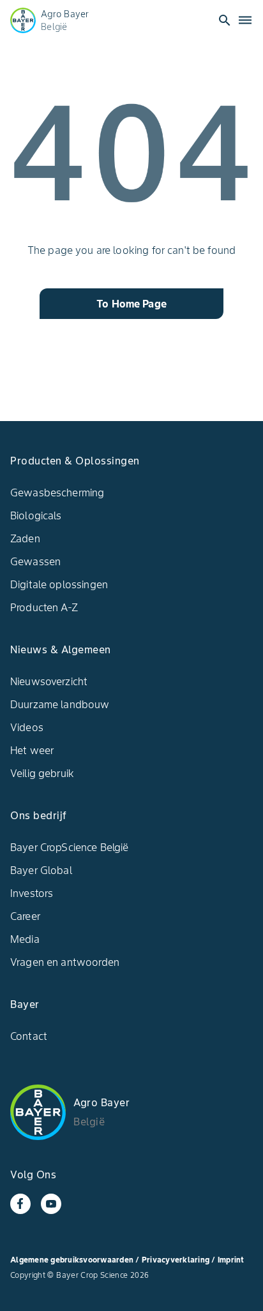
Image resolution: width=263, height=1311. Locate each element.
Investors (31, 893)
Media (25, 939)
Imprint (231, 1259)
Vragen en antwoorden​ (64, 962)
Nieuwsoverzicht (48, 681)
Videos (26, 727)
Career (25, 916)
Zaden (25, 538)
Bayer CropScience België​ (69, 847)
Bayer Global (41, 870)
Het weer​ (32, 750)
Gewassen (35, 561)
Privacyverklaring (177, 1259)
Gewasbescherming (57, 492)
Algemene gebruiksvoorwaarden (71, 1259)
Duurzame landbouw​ (60, 704)
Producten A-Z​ (44, 607)
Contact (28, 1036)
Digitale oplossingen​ (59, 584)
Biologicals (36, 515)
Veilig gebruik (42, 773)
